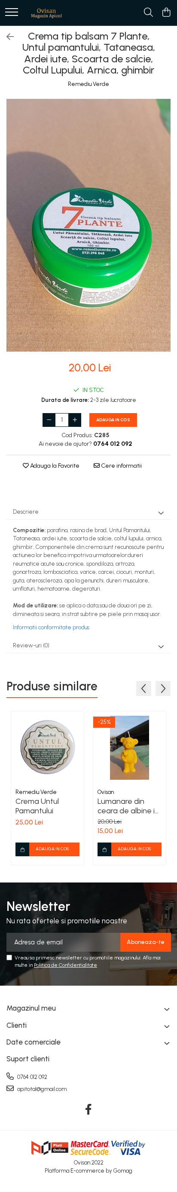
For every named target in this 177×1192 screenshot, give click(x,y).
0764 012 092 (31, 1077)
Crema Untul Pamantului (37, 806)
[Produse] (11, 12)
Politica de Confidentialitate (65, 965)
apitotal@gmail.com (41, 1089)
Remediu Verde (88, 84)
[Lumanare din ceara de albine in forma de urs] (130, 748)
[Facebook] (88, 1110)
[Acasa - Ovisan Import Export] (46, 12)
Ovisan (106, 792)
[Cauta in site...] (148, 13)
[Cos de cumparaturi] (166, 13)
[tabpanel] (88, 225)
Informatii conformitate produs (51, 627)
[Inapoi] (6, 37)
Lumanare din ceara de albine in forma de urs (128, 806)
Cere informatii (121, 465)
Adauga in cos (113, 420)
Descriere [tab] (26, 512)
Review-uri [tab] (31, 645)
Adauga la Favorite (54, 465)
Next (164, 234)
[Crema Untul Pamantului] (47, 748)
